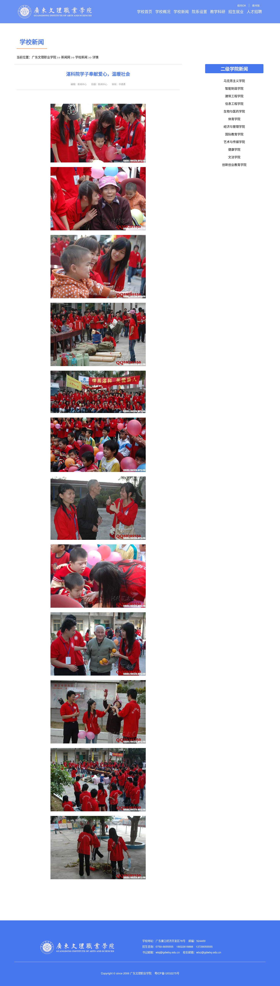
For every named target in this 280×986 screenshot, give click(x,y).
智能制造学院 (234, 88)
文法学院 (234, 157)
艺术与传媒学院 (234, 142)
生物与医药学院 (234, 111)
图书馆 (256, 5)
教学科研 (217, 11)
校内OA (241, 5)
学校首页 (144, 11)
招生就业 (236, 11)
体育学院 (234, 119)
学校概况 (162, 11)
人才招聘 (254, 11)
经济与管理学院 (234, 126)
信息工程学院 (234, 103)
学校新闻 (181, 11)
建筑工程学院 (234, 96)
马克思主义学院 (234, 81)
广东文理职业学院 (44, 57)
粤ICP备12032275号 (166, 973)
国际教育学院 (234, 134)
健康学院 (234, 149)
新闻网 (65, 57)
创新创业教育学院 (234, 164)
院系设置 (199, 11)
